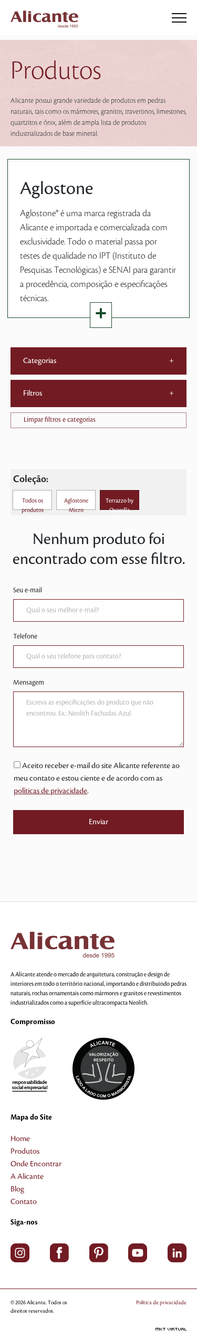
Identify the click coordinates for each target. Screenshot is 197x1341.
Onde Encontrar (36, 1164)
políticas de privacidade (50, 791)
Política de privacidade (161, 1302)
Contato (24, 1202)
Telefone (25, 636)
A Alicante (27, 1177)
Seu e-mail (27, 590)
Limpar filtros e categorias (60, 419)
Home (20, 1139)
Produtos (25, 1151)
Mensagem (28, 682)
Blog (17, 1189)
